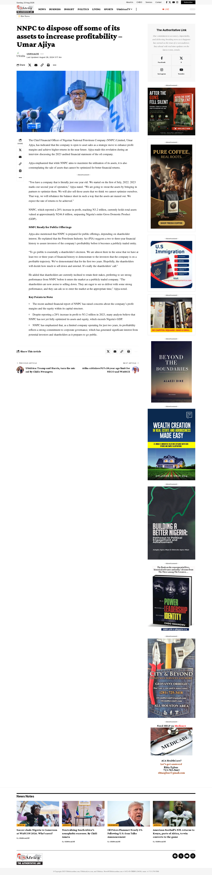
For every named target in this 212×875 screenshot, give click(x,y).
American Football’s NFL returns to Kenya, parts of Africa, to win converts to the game (173, 833)
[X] (170, 2)
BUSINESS (113, 825)
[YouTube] (174, 2)
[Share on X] (30, 65)
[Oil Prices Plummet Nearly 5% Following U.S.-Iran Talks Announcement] (128, 813)
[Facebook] (166, 2)
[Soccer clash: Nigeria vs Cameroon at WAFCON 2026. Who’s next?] (38, 813)
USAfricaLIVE (33, 54)
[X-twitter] (181, 856)
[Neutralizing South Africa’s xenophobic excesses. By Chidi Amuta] (83, 813)
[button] (136, 9)
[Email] (36, 65)
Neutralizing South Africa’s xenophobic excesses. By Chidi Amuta (79, 833)
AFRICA (21, 825)
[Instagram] (177, 2)
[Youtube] (181, 71)
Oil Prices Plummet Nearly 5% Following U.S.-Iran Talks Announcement (124, 833)
